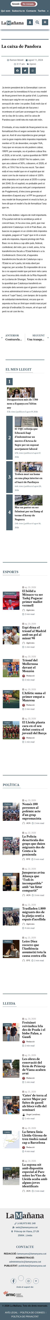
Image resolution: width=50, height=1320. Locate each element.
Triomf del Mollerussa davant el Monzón (30, 666)
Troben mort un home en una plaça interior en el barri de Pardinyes (28, 478)
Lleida (7, 1025)
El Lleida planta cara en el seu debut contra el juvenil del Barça (34, 728)
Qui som (5, 11)
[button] (37, 22)
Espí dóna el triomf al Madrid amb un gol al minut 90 (34, 633)
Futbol (7, 628)
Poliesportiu (10, 593)
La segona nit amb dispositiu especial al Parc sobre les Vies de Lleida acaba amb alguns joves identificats (34, 1175)
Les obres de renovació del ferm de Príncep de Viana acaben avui (34, 1066)
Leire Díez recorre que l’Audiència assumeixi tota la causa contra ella (34, 948)
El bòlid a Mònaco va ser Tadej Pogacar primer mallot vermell (32, 598)
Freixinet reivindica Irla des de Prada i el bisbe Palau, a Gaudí (33, 1030)
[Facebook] (13, 1281)
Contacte (31, 11)
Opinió (33, 64)
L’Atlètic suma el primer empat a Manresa (34, 697)
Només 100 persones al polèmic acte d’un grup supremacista (31, 811)
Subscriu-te (18, 11)
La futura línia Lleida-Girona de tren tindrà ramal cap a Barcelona (34, 1137)
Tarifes (41, 11)
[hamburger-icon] (45, 22)
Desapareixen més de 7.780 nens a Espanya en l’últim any (22, 403)
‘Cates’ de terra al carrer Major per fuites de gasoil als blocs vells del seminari (34, 1103)
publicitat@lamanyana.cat (32, 1266)
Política (8, 804)
